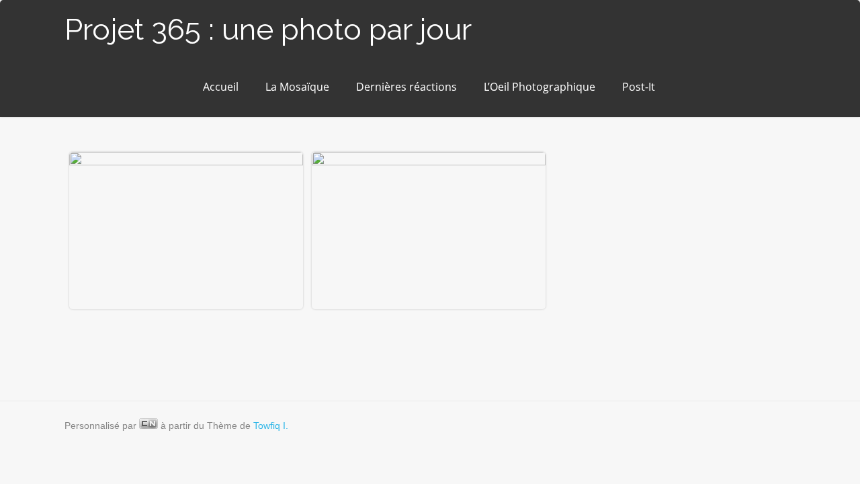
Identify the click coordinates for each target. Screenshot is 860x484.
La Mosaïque (297, 86)
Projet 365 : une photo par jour (268, 29)
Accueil (221, 86)
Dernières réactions (406, 86)
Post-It (638, 86)
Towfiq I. (270, 425)
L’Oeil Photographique (539, 86)
